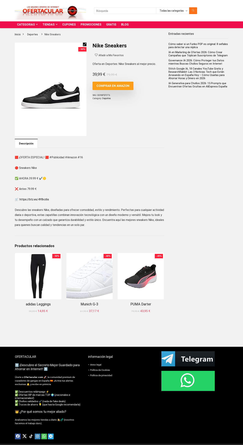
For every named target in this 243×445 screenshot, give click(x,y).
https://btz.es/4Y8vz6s (34, 199)
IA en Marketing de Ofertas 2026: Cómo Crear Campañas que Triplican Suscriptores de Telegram (198, 54)
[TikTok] (31, 436)
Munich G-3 (89, 304)
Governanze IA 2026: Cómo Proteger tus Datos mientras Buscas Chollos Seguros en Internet (196, 62)
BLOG (125, 24)
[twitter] (24, 436)
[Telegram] (51, 436)
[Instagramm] (37, 436)
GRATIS (111, 24)
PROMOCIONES (91, 24)
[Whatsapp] (44, 436)
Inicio (18, 34)
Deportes (32, 34)
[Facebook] (18, 436)
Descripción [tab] (26, 143)
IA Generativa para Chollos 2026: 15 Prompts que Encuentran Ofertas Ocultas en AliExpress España (197, 85)
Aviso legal (95, 364)
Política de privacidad (101, 375)
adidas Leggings (38, 304)
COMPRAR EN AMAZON (112, 86)
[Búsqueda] (193, 10)
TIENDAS (49, 24)
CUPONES (69, 24)
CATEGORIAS (26, 24)
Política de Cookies (100, 370)
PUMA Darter (140, 304)
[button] (84, 44)
